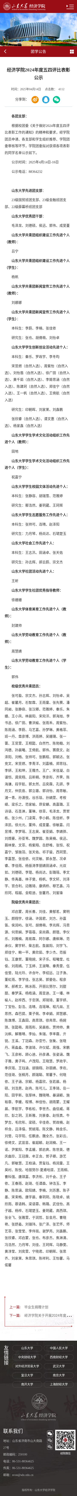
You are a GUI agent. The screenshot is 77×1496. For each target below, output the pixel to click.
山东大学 (27, 1348)
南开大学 (27, 1384)
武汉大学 (59, 1366)
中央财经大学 (27, 1357)
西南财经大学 (59, 1357)
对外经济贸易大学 (27, 1366)
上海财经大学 (59, 1384)
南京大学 (59, 1375)
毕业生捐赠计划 (28, 1307)
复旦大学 (27, 1375)
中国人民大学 (59, 1348)
